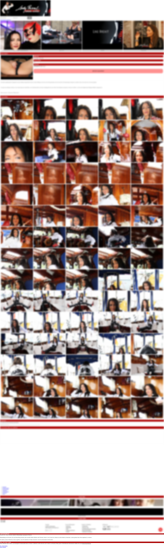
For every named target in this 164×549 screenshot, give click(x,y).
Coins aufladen (6, 491)
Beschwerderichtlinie (86, 530)
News (4, 494)
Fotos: (2, 521)
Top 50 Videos (6, 489)
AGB (67, 528)
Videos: (2, 520)
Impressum (68, 526)
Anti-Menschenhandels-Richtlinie (89, 528)
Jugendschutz (85, 526)
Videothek (5, 490)
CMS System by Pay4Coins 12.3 (52, 527)
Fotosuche (5, 492)
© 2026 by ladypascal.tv (50, 526)
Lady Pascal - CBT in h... (82, 506)
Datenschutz (68, 527)
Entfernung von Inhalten (87, 531)
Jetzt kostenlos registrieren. (5, 19)
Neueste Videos (6, 488)
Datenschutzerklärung (86, 543)
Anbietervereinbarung (70, 530)
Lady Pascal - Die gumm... (82, 515)
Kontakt (67, 531)
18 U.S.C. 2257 (85, 527)
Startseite (4, 486)
